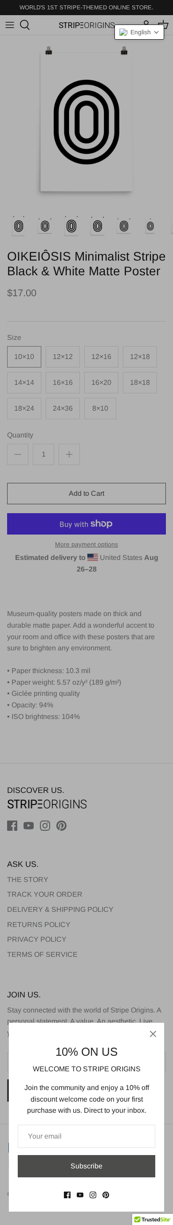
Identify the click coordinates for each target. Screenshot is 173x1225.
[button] (139, 32)
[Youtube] (80, 1195)
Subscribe (86, 1166)
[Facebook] (67, 1195)
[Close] (153, 1034)
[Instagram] (93, 1195)
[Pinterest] (105, 1195)
